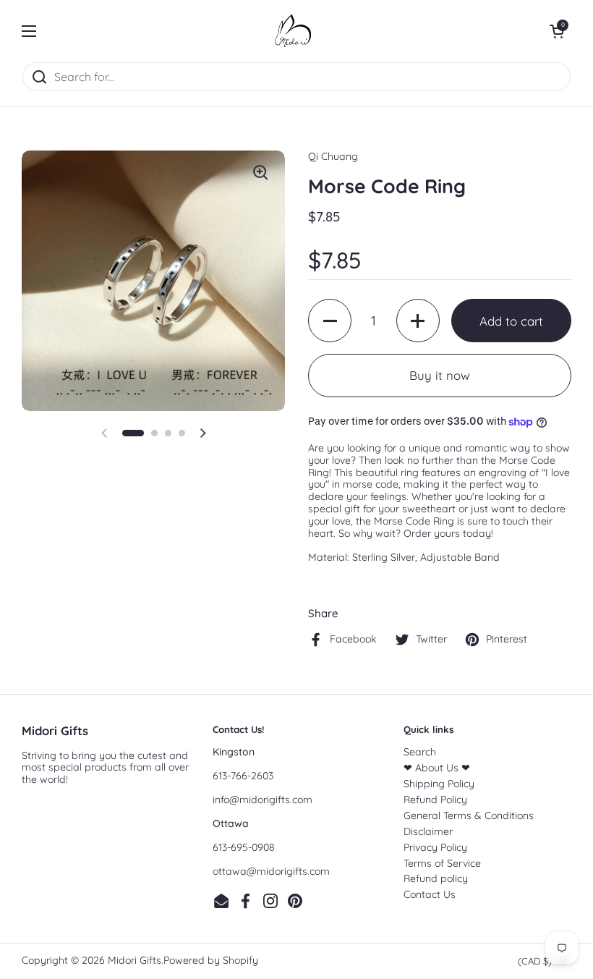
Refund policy (436, 878)
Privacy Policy (435, 847)
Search (420, 751)
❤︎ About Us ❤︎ (437, 767)
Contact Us (430, 894)
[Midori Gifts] (293, 30)
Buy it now (439, 375)
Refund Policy (435, 799)
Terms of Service (442, 863)
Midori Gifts (134, 960)
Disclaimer (428, 831)
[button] (556, 31)
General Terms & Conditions (469, 815)
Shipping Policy (439, 783)
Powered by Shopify (210, 960)
